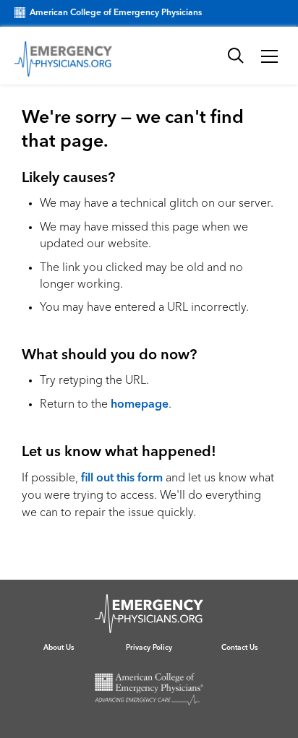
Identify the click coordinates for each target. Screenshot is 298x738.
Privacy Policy (149, 647)
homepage (140, 405)
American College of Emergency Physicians (116, 13)
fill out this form (122, 478)
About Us (58, 647)
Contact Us (239, 647)
